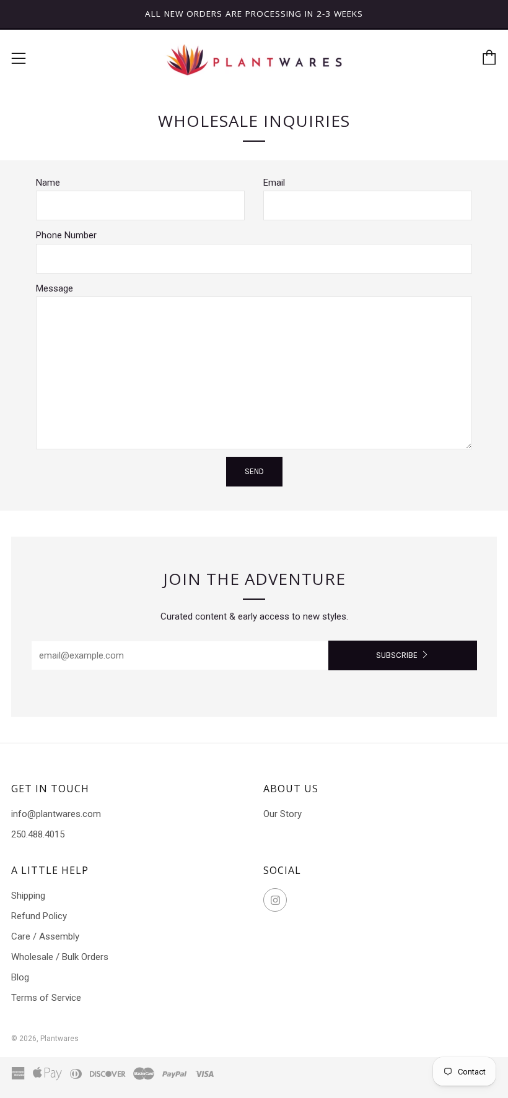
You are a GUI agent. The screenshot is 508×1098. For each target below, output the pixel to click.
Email (274, 182)
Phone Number (66, 235)
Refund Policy (39, 916)
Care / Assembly (45, 936)
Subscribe (397, 655)
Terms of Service (46, 997)
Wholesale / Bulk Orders (59, 956)
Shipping (28, 895)
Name (48, 182)
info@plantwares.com (56, 813)
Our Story (282, 813)
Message (54, 288)
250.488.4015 (37, 834)
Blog (20, 977)
